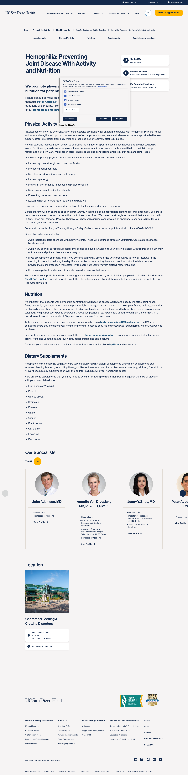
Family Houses (31, 743)
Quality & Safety (64, 726)
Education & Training (118, 735)
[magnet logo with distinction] (132, 701)
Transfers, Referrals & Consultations (124, 726)
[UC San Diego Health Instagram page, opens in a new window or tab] (142, 759)
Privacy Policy (49, 771)
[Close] (127, 80)
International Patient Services (37, 739)
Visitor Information (33, 735)
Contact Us (149, 745)
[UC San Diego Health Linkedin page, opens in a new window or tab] (135, 759)
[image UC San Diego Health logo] (25, 13)
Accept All (119, 119)
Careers (147, 733)
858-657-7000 (177, 2)
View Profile (39, 522)
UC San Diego (119, 771)
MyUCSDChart (131, 2)
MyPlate (114, 344)
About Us (62, 720)
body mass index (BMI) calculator (119, 322)
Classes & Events (32, 730)
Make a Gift (86, 735)
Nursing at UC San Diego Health (123, 739)
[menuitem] (60, 13)
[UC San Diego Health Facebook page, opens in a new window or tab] (148, 759)
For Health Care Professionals (124, 720)
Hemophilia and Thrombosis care (54, 109)
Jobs (137, 13)
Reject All (103, 119)
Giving (147, 720)
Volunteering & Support (93, 720)
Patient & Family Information (39, 720)
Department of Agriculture (100, 335)
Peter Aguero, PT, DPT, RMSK (55, 101)
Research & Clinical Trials (120, 730)
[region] (94, 102)
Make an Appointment (168, 12)
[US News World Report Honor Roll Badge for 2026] (153, 701)
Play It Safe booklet (36, 279)
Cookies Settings (71, 110)
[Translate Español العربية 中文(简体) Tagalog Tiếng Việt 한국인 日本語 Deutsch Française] (152, 2)
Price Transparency (66, 739)
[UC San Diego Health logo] (45, 701)
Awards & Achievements (68, 735)
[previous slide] (5, 493)
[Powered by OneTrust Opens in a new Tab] (67, 125)
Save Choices (70, 119)
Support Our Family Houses (93, 730)
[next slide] (183, 493)
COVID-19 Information (153, 739)
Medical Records (32, 726)
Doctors (81, 13)
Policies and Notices (32, 771)
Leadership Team (65, 730)
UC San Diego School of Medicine (140, 771)
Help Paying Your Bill (66, 743)
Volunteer (86, 726)
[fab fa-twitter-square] (161, 759)
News (146, 726)
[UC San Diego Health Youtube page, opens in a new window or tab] (154, 759)
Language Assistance (102, 771)
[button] (148, 13)
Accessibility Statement (67, 771)
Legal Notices (85, 771)
